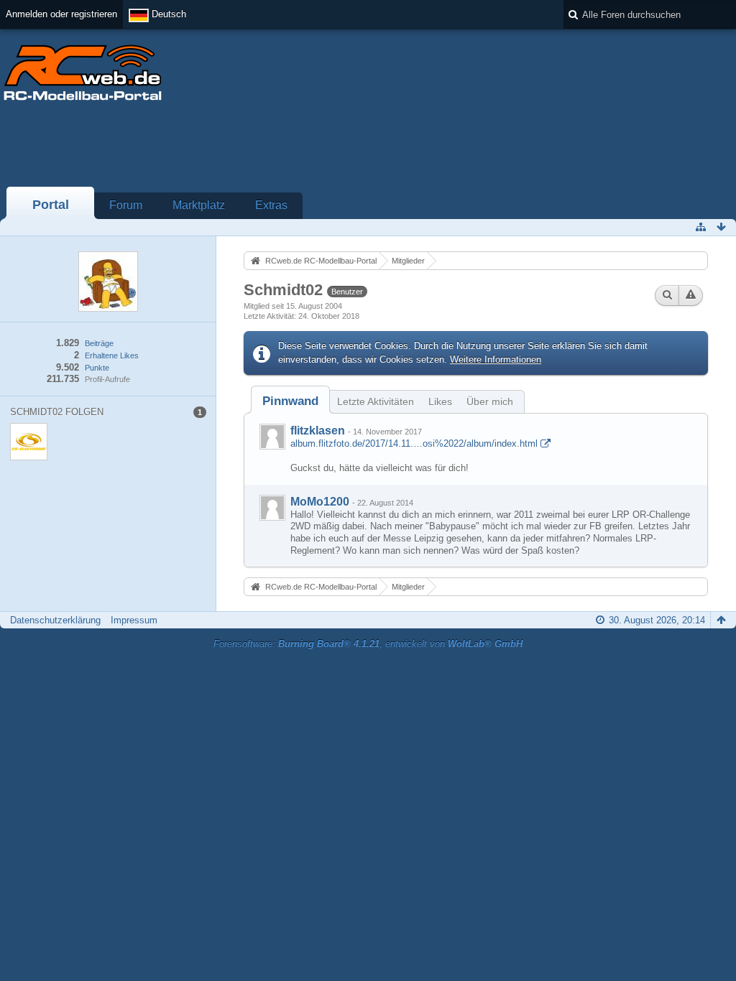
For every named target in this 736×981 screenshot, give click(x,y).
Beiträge (99, 343)
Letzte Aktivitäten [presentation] (375, 401)
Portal (50, 204)
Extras (271, 205)
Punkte (97, 367)
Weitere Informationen (495, 359)
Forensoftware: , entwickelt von (368, 643)
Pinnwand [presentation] (290, 401)
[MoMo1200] (272, 508)
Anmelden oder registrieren (61, 14)
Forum (125, 205)
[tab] (290, 401)
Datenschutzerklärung (55, 620)
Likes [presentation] (440, 401)
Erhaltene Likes (112, 355)
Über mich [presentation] (489, 401)
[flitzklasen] (272, 437)
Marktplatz (198, 205)
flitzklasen (317, 430)
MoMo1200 (319, 502)
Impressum (134, 620)
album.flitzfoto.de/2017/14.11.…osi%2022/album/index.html (414, 443)
